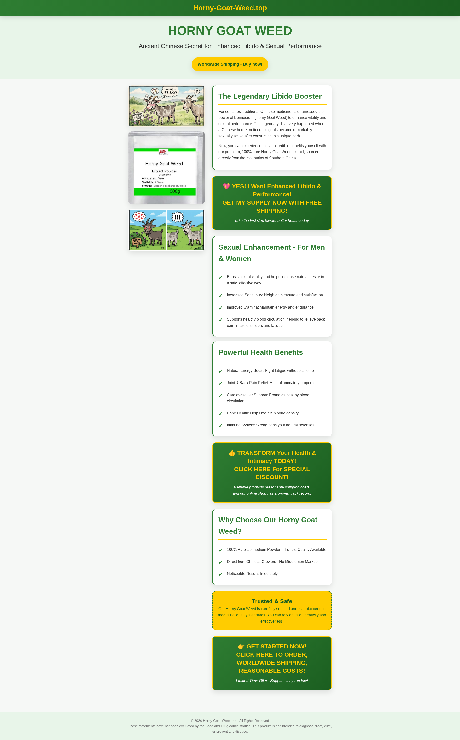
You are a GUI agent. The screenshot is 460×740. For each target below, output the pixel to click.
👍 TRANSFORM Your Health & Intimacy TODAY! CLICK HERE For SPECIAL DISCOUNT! (272, 464)
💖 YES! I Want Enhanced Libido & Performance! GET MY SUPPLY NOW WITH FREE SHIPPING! (272, 198)
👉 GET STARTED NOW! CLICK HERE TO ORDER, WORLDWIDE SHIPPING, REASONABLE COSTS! (272, 658)
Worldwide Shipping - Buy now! (230, 64)
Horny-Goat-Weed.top (230, 8)
